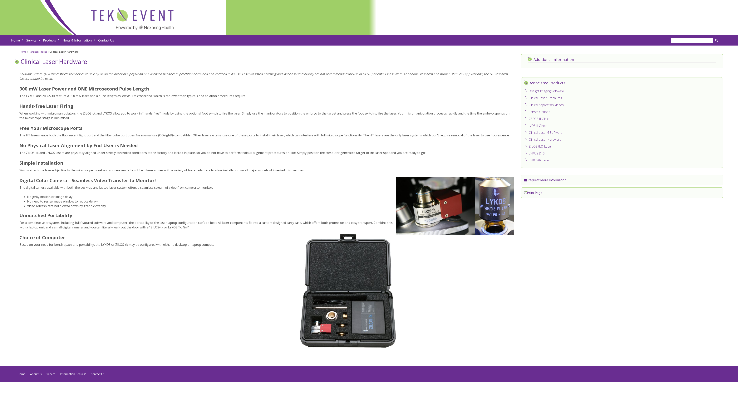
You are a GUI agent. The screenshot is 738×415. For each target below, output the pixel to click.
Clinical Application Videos (546, 105)
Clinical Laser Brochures (545, 98)
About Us (36, 374)
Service (31, 40)
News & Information (77, 40)
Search (717, 40)
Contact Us (106, 40)
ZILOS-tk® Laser (540, 146)
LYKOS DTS (537, 153)
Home (15, 40)
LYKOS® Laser (539, 160)
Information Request (73, 374)
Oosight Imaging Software (546, 91)
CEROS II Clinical (540, 119)
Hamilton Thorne (38, 51)
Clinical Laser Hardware (545, 139)
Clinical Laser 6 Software (545, 132)
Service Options (539, 112)
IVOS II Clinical (538, 126)
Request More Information (546, 180)
